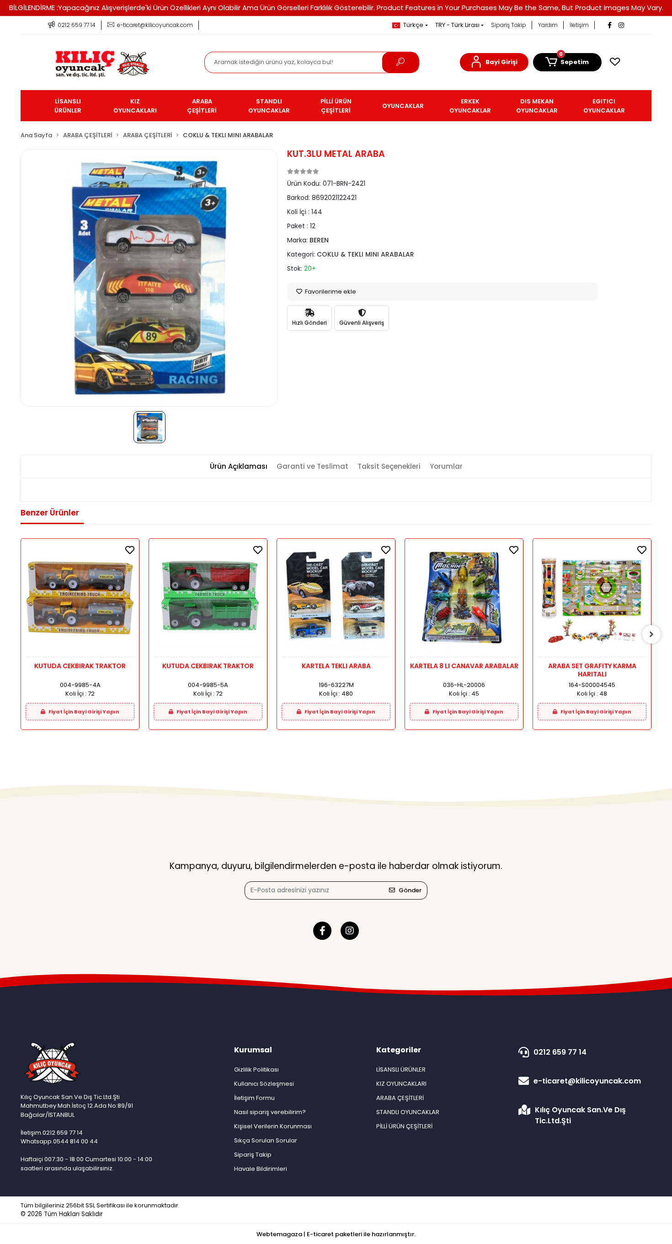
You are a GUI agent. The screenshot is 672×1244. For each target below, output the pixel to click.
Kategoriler (398, 1050)
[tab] (238, 467)
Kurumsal (253, 1050)
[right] (651, 634)
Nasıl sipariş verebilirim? (270, 1112)
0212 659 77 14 (560, 1052)
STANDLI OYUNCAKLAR (407, 1112)
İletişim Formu (254, 1098)
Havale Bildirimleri (260, 1168)
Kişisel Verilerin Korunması (273, 1126)
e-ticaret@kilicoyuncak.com (587, 1081)
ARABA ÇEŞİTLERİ (400, 1098)
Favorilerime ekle (330, 291)
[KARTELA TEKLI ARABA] (336, 600)
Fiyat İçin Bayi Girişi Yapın (83, 711)
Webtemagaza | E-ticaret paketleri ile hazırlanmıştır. (336, 1234)
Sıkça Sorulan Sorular (265, 1140)
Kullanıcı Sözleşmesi (264, 1083)
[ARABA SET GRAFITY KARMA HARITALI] (592, 600)
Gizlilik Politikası (256, 1069)
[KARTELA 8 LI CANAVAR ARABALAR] (464, 600)
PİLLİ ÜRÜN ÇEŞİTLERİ (404, 1126)
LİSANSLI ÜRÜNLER (401, 1069)
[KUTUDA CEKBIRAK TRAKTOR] (80, 600)
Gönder (410, 890)
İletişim (579, 25)
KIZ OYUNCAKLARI (401, 1083)
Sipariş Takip (508, 25)
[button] (494, 62)
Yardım (548, 25)
